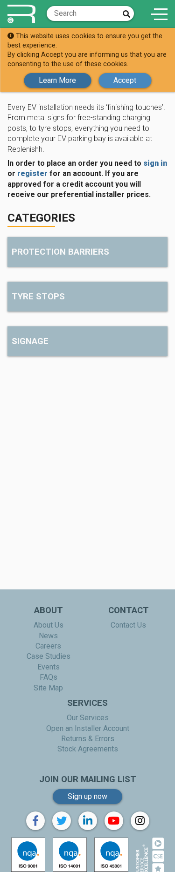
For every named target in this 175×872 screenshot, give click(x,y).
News (48, 635)
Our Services (88, 717)
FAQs (48, 677)
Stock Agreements (87, 748)
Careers (48, 646)
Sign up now (87, 796)
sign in (155, 163)
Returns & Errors (87, 738)
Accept (124, 80)
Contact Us (128, 625)
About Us (48, 625)
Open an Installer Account (87, 728)
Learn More (57, 80)
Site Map (48, 687)
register (32, 173)
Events (48, 666)
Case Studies (48, 656)
